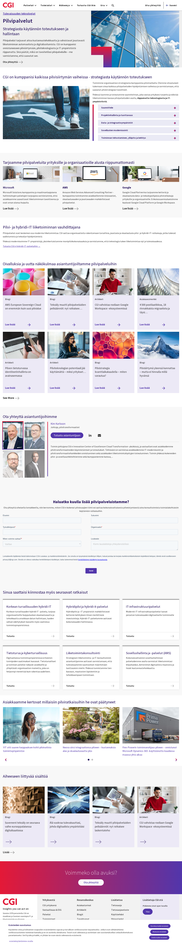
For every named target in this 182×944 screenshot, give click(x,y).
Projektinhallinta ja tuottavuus (117, 115)
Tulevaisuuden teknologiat (19, 13)
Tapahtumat (83, 919)
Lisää (6, 852)
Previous (5, 760)
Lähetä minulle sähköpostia (99, 435)
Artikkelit (81, 909)
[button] (13, 435)
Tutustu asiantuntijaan (67, 435)
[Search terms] (112, 5)
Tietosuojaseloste (120, 909)
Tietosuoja (116, 905)
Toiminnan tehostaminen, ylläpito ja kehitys (123, 137)
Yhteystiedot (117, 919)
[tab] (89, 760)
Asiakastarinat (84, 905)
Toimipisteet (49, 919)
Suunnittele (107, 107)
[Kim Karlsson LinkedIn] (90, 435)
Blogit (80, 914)
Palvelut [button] (29, 5)
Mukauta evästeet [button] (159, 932)
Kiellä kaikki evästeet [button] (159, 937)
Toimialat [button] (46, 5)
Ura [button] (103, 5)
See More (11, 398)
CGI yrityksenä (49, 905)
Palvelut (47, 914)
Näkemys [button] (64, 5)
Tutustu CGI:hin (86, 5)
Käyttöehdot (117, 914)
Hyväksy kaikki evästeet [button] (159, 926)
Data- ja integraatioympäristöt (117, 122)
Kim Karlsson (58, 423)
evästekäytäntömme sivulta (21, 941)
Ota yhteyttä (153, 5)
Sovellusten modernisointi (114, 130)
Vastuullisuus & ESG (52, 909)
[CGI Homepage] (8, 5)
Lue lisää (8, 208)
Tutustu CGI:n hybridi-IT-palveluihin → (21, 246)
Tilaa (148, 911)
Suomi (173, 5)
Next (176, 760)
